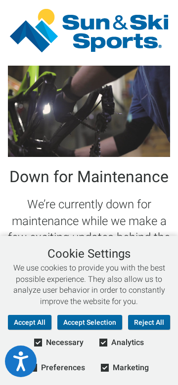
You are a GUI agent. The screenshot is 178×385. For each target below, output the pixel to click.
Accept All (29, 322)
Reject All (149, 322)
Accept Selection (89, 322)
